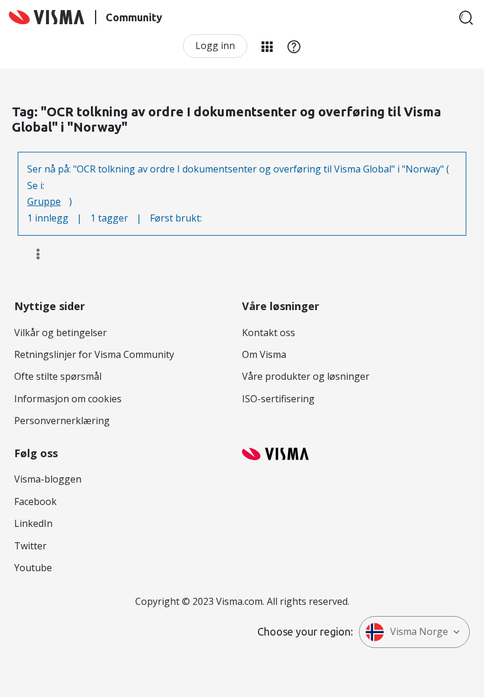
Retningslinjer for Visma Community (94, 354)
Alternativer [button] (33, 254)
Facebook (35, 501)
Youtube (33, 567)
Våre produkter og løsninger (305, 376)
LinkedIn (33, 523)
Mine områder (266, 46)
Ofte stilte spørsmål (58, 376)
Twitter (30, 545)
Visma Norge (419, 631)
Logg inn (215, 45)
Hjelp (294, 46)
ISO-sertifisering (278, 398)
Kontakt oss (268, 332)
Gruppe (44, 201)
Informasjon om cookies (68, 398)
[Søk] (466, 18)
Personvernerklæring (62, 420)
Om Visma (264, 354)
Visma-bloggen (47, 479)
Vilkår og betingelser (60, 332)
